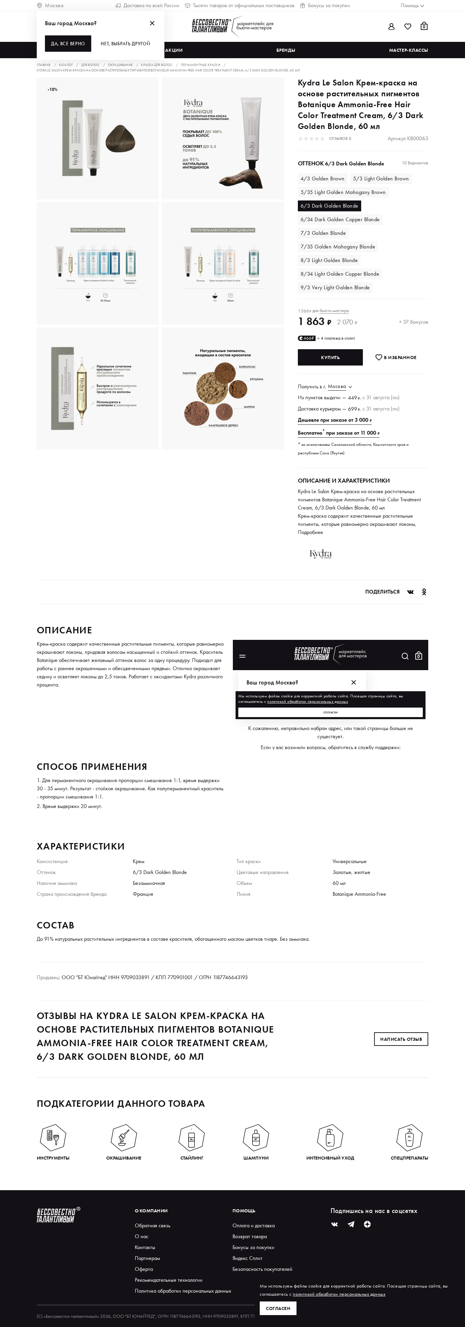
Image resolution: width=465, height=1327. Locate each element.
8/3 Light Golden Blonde (329, 260)
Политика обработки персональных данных (183, 1290)
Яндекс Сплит (247, 1258)
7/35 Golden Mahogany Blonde (338, 246)
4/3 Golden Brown (323, 178)
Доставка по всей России (151, 5)
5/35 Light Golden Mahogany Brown (343, 192)
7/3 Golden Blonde (323, 233)
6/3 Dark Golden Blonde (329, 205)
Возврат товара (250, 1236)
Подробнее (310, 532)
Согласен (278, 1308)
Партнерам (147, 1258)
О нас (141, 1236)
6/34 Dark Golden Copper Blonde (340, 219)
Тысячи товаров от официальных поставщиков (243, 5)
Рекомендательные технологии (169, 1279)
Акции (173, 50)
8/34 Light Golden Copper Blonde (340, 273)
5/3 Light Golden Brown (381, 178)
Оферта (144, 1269)
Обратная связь (152, 1225)
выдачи (332, 397)
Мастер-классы (408, 50)
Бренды (285, 50)
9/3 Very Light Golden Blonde (335, 287)
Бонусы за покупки (329, 5)
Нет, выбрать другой (125, 44)
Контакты (145, 1247)
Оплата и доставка (254, 1225)
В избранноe (400, 357)
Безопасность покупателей (262, 1269)
